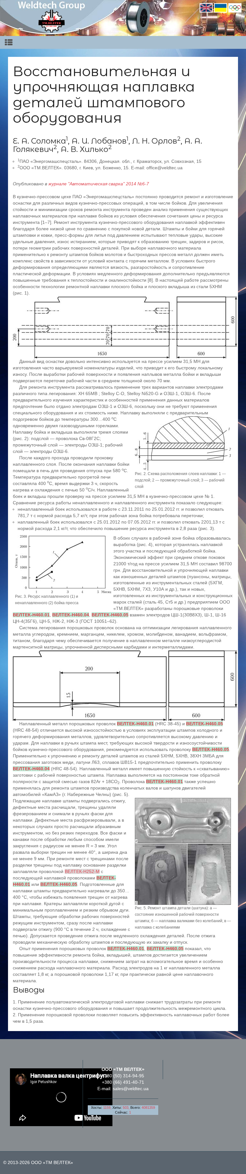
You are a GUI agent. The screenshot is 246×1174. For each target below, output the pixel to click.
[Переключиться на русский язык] (235, 7)
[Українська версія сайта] (220, 7)
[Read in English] (206, 7)
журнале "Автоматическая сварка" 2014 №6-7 (98, 183)
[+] (183, 443)
